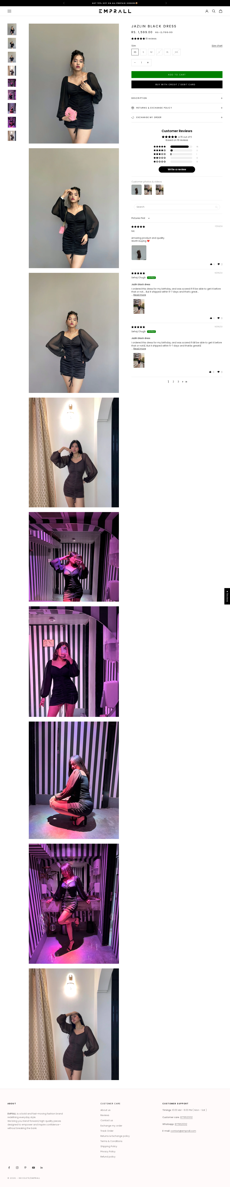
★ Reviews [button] (227, 596)
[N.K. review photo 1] (138, 252)
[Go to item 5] (12, 82)
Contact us (106, 1120)
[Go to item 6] (12, 95)
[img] (138, 226)
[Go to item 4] (12, 70)
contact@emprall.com (183, 1130)
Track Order (106, 1130)
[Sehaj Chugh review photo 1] (138, 306)
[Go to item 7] (12, 108)
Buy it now (176, 84)
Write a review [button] (177, 169)
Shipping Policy (108, 1146)
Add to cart (177, 74)
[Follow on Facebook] (9, 1167)
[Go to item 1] (12, 29)
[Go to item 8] (12, 122)
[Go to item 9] (12, 135)
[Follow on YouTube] (33, 1167)
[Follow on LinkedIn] (41, 1167)
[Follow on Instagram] (17, 1167)
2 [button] (173, 381)
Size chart (217, 45)
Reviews (104, 1115)
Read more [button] (139, 294)
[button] (138, 38)
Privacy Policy (107, 1151)
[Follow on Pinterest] (25, 1167)
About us (105, 1110)
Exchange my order (111, 1125)
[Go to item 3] (12, 57)
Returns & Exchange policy (115, 1136)
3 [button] (178, 381)
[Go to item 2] (12, 43)
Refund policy (107, 1156)
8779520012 (186, 1117)
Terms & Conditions (111, 1141)
